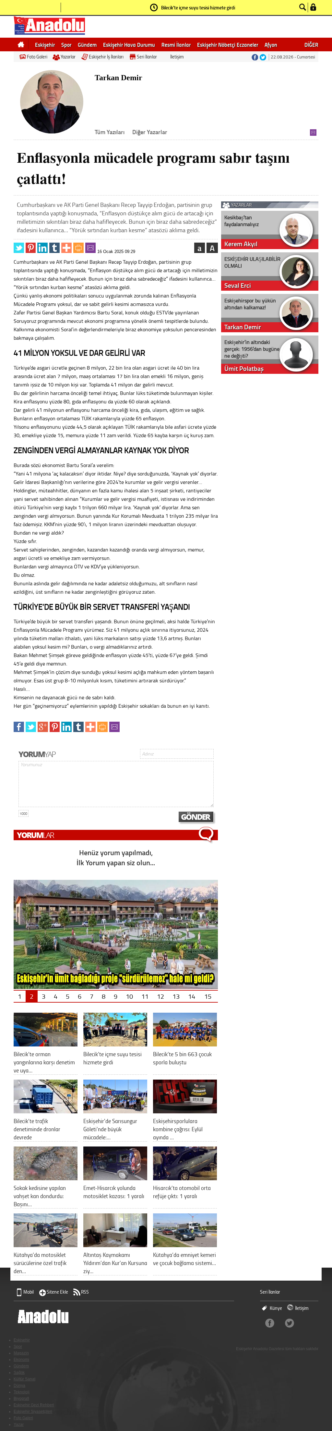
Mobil (28, 1291)
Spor (66, 44)
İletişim (177, 56)
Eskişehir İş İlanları (106, 56)
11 (144, 996)
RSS (85, 1291)
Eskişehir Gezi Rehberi (34, 1405)
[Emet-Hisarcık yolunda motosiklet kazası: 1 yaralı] (115, 1178)
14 (191, 996)
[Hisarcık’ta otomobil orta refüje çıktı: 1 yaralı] (185, 1178)
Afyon (271, 44)
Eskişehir (45, 44)
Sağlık (19, 1372)
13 (176, 996)
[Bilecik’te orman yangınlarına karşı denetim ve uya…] (45, 1044)
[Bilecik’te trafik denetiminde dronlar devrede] (45, 1111)
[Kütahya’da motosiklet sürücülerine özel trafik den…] (45, 1245)
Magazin (21, 1353)
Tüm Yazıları (109, 132)
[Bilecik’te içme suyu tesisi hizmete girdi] (115, 1044)
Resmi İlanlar (176, 44)
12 (160, 996)
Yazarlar (68, 56)
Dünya (19, 1385)
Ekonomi (21, 1359)
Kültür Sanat (24, 1379)
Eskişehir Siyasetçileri (33, 1411)
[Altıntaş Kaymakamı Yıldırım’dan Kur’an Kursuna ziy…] (115, 1245)
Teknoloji (22, 1392)
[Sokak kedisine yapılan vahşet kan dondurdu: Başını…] (45, 1178)
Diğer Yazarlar (149, 132)
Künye (276, 1308)
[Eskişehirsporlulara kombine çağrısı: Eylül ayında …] (185, 1111)
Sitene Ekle (57, 1291)
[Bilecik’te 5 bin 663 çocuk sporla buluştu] (185, 1044)
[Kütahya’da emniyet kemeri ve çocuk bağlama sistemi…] (185, 1245)
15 (207, 996)
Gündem (87, 44)
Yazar (19, 1424)
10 (129, 996)
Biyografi (21, 1398)
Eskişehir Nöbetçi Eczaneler (227, 44)
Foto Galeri (37, 56)
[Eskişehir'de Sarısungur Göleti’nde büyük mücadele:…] (115, 1111)
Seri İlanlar (147, 56)
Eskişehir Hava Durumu (129, 44)
